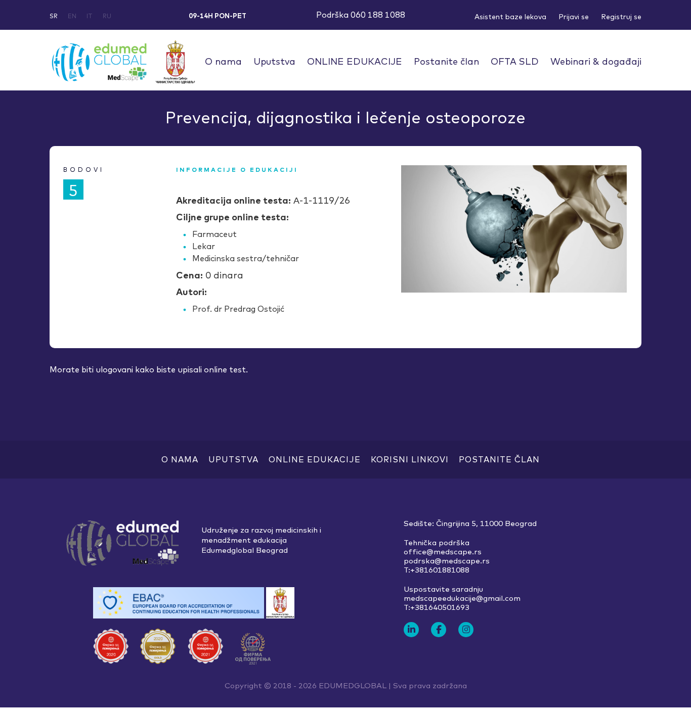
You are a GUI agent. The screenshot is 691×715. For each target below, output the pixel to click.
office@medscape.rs (443, 551)
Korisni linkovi (410, 459)
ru (107, 16)
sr (54, 16)
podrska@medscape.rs (447, 560)
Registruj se (621, 16)
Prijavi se (573, 16)
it (90, 16)
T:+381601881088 (436, 570)
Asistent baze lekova (510, 16)
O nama (223, 61)
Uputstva (274, 61)
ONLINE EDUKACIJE (354, 61)
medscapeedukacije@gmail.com (462, 598)
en (72, 16)
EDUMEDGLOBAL (352, 685)
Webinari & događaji (595, 61)
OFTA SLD (515, 61)
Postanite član (446, 61)
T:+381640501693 (436, 607)
